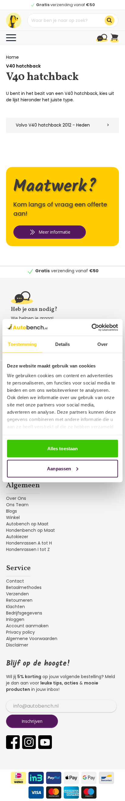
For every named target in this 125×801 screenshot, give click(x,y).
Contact (15, 581)
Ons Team (17, 505)
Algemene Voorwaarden (31, 639)
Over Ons (16, 498)
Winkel (13, 517)
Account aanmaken (27, 626)
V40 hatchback (23, 66)
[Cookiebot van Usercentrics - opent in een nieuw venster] (91, 327)
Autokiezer (17, 537)
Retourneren (19, 600)
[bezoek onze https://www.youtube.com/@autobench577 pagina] (45, 742)
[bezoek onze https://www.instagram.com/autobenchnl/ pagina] (29, 742)
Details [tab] (62, 344)
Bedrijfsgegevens (24, 613)
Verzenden (17, 594)
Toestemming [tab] (22, 344)
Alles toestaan (62, 448)
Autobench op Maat (27, 524)
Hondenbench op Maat (30, 530)
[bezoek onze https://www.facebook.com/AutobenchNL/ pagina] (13, 742)
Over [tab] (102, 344)
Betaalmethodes (24, 587)
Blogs (11, 511)
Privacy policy (20, 632)
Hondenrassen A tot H (29, 543)
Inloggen (15, 619)
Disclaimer (17, 645)
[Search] (109, 20)
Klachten (15, 607)
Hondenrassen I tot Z (28, 549)
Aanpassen (59, 468)
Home (12, 57)
